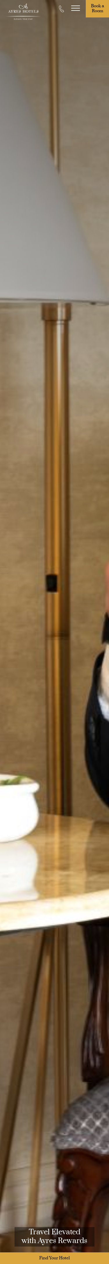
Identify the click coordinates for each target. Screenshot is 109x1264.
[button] (75, 8)
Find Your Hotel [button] (54, 1258)
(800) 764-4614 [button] (62, 8)
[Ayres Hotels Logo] (23, 11)
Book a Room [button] (98, 8)
